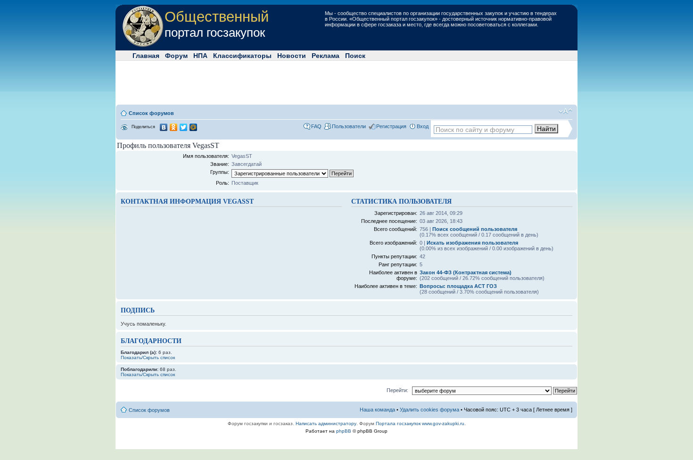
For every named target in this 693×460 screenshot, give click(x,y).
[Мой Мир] (193, 127)
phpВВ (343, 431)
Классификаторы (242, 55)
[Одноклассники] (174, 127)
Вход (423, 126)
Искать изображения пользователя (472, 243)
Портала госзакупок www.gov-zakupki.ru (420, 423)
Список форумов (151, 113)
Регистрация (391, 126)
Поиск (355, 55)
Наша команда (377, 409)
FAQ (316, 126)
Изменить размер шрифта (565, 111)
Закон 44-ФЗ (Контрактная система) (466, 272)
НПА (200, 55)
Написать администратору (326, 423)
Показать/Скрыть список (148, 357)
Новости (291, 55)
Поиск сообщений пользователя (474, 229)
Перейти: (397, 390)
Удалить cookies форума (429, 409)
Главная (145, 55)
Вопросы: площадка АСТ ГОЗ (458, 286)
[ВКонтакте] (164, 127)
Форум (176, 55)
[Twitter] (184, 127)
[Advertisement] (346, 82)
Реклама (325, 55)
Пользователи (349, 126)
